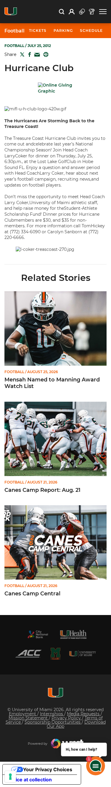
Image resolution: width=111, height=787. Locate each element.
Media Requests (84, 713)
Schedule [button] (91, 30)
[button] (103, 11)
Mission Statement (29, 718)
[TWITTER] (21, 54)
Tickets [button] (37, 30)
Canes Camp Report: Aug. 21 (42, 490)
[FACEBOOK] (28, 54)
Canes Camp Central (32, 594)
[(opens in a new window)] (38, 634)
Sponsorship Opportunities (53, 722)
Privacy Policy (67, 718)
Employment (23, 713)
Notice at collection (29, 780)
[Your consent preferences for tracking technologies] (10, 776)
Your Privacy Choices (47, 769)
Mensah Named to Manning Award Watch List (52, 383)
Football (14, 31)
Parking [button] (63, 30)
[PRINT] (44, 54)
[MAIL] (36, 55)
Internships (52, 713)
